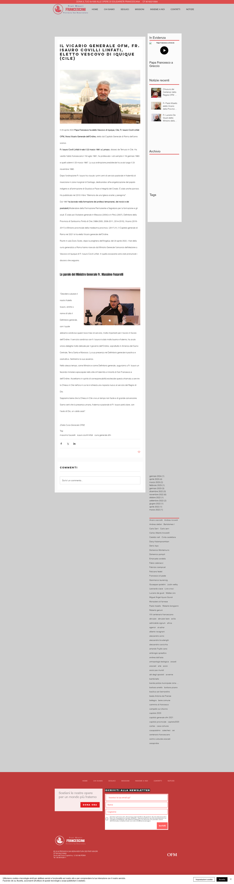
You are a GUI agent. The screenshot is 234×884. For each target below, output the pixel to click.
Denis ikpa (153, 546)
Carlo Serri (154, 528)
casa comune (163, 726)
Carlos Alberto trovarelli (159, 533)
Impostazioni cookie (204, 879)
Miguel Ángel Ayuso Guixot (161, 597)
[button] (125, 9)
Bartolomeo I (169, 524)
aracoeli (152, 666)
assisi (165, 666)
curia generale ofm (103, 435)
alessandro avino (156, 636)
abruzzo (152, 618)
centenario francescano (159, 734)
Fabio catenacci (156, 563)
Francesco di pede (157, 576)
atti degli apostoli (156, 674)
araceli (173, 661)
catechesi (166, 730)
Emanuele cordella (157, 558)
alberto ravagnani (157, 631)
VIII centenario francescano (161, 614)
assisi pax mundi (156, 670)
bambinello (154, 679)
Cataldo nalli (154, 537)
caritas (152, 726)
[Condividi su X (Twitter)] (67, 443)
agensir (152, 627)
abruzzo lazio (164, 618)
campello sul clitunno (158, 709)
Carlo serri (164, 528)
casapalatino (154, 730)
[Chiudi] (230, 879)
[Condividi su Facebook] (61, 443)
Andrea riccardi (171, 520)
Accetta (222, 879)
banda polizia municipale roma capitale (164, 683)
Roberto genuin (156, 610)
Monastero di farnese (158, 601)
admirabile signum (157, 623)
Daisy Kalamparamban (159, 541)
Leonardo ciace (156, 588)
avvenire (169, 674)
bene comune (164, 700)
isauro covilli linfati (85, 435)
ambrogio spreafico (157, 653)
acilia (173, 618)
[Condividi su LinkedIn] (74, 443)
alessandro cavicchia (158, 644)
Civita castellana (169, 537)
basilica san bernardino (159, 691)
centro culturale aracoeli (159, 739)
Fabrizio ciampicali (157, 567)
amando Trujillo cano (158, 648)
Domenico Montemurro (159, 550)
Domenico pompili (157, 554)
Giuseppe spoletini (157, 584)
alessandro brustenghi (159, 640)
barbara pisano (171, 687)
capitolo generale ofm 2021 (161, 717)
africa (169, 623)
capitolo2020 (173, 722)
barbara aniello (155, 687)
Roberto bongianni (170, 606)
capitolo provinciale (157, 722)
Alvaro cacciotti (156, 520)
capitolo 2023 (155, 713)
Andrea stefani (155, 524)
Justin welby (172, 584)
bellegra (153, 700)
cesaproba (154, 743)
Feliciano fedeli (155, 571)
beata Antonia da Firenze (160, 696)
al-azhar (161, 627)
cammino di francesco (159, 704)
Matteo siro (171, 593)
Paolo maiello (155, 606)
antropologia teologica (159, 661)
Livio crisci (169, 588)
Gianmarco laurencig (158, 580)
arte (159, 666)
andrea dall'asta (156, 657)
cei (173, 730)
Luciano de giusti (156, 593)
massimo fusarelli (67, 435)
